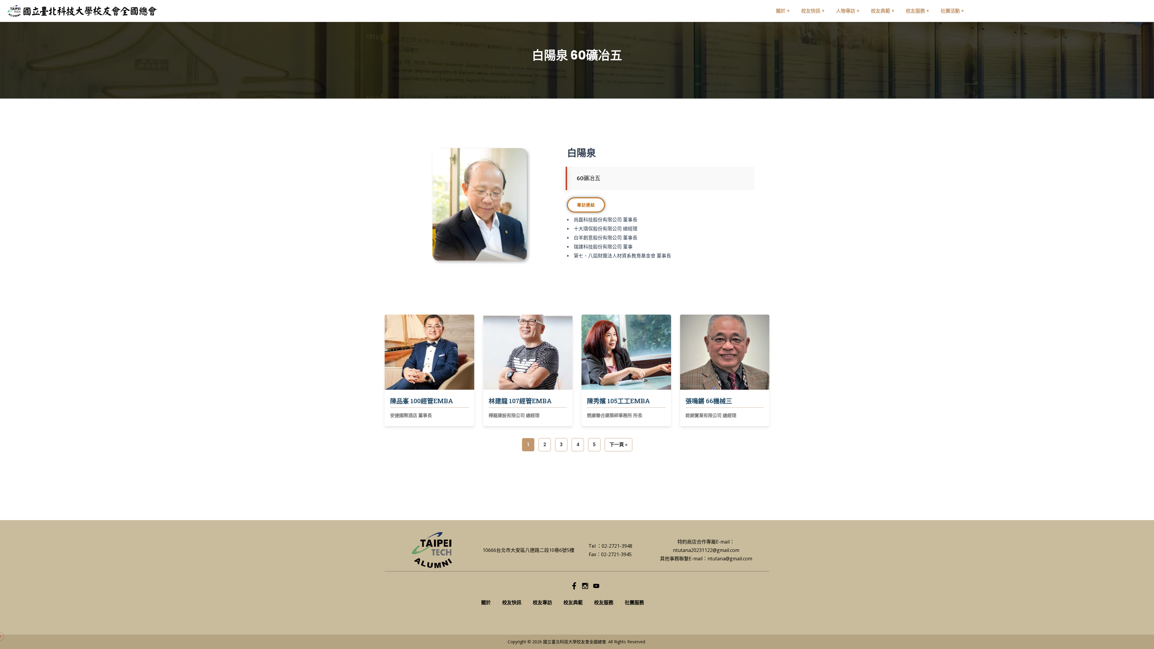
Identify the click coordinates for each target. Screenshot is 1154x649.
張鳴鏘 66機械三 (708, 401)
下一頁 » (618, 444)
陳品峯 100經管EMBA (421, 401)
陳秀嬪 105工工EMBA (618, 401)
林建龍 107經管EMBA (520, 401)
